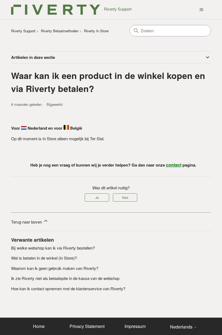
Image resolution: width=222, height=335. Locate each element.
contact (173, 165)
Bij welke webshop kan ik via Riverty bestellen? (53, 248)
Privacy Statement (87, 326)
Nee (125, 197)
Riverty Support (23, 30)
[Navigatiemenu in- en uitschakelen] (201, 9)
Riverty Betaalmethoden (60, 30)
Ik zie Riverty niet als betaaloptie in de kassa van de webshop (65, 278)
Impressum (135, 326)
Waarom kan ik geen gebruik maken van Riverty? (54, 268)
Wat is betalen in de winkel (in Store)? (44, 258)
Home (39, 326)
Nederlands (182, 326)
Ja (97, 197)
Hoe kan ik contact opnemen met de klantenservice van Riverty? (68, 288)
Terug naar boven (27, 222)
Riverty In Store (96, 30)
